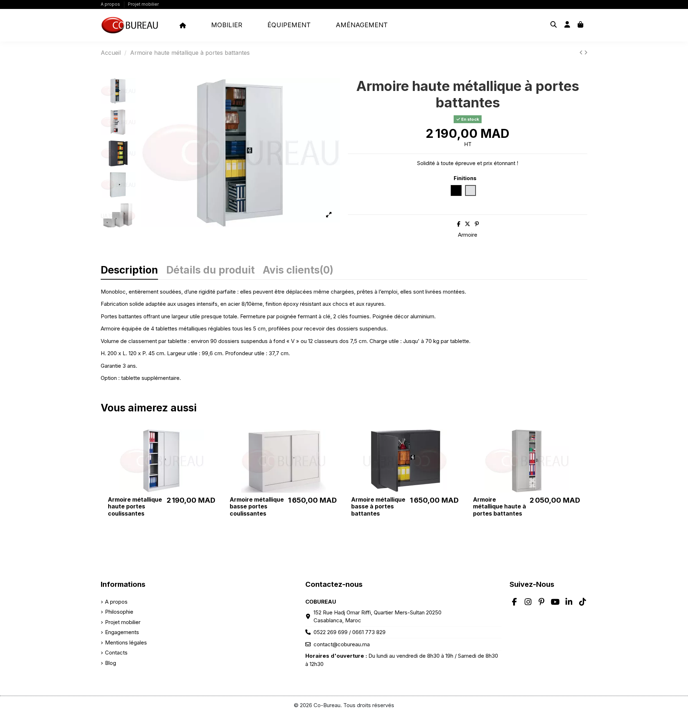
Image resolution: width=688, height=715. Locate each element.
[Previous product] (581, 52)
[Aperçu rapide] (213, 440)
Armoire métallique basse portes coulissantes (257, 506)
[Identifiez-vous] (567, 25)
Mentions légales (126, 642)
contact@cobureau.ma (342, 644)
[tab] (298, 272)
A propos (111, 4)
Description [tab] (129, 271)
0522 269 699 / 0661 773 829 (350, 632)
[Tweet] (467, 224)
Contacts (116, 652)
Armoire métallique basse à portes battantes (378, 506)
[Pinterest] (477, 224)
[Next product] (585, 52)
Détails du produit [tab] (210, 271)
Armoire (467, 234)
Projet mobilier (143, 4)
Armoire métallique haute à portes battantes (499, 506)
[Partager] (458, 224)
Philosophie (119, 611)
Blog (110, 663)
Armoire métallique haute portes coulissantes (135, 506)
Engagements (122, 632)
